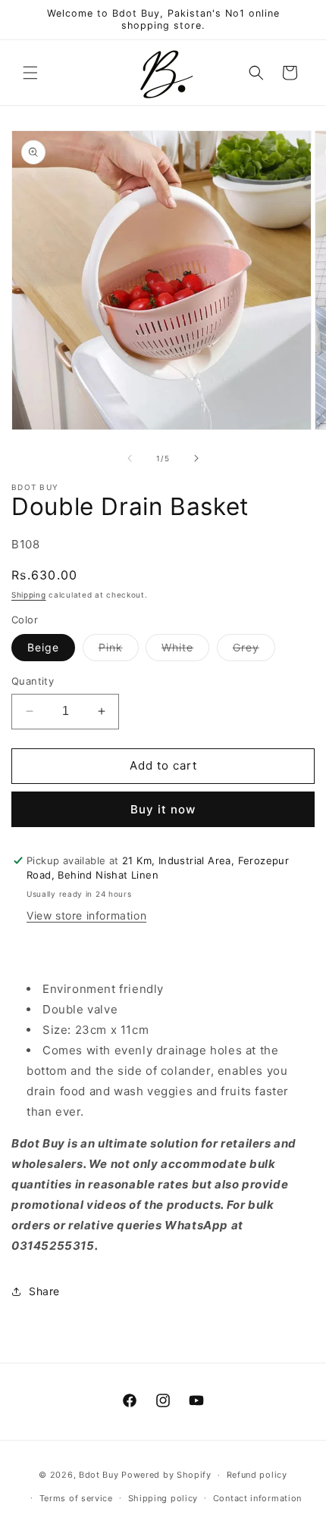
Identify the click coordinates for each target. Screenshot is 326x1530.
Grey (254, 650)
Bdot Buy (99, 1474)
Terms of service (76, 1498)
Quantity (32, 681)
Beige (43, 647)
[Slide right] (196, 458)
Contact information (257, 1498)
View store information (86, 915)
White (185, 650)
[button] (30, 72)
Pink (119, 650)
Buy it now (163, 809)
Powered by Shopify (166, 1474)
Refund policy (257, 1474)
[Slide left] (129, 458)
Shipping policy (163, 1498)
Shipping (28, 594)
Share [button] (44, 1291)
